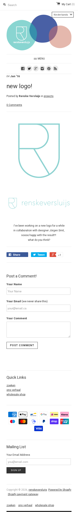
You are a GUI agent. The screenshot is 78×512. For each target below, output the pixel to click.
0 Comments (14, 104)
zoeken (10, 385)
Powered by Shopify (59, 489)
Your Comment (16, 318)
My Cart (68, 4)
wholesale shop (15, 394)
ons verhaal (13, 389)
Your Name (14, 284)
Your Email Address (18, 454)
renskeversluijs (38, 489)
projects (49, 96)
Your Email (27, 301)
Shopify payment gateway (23, 494)
